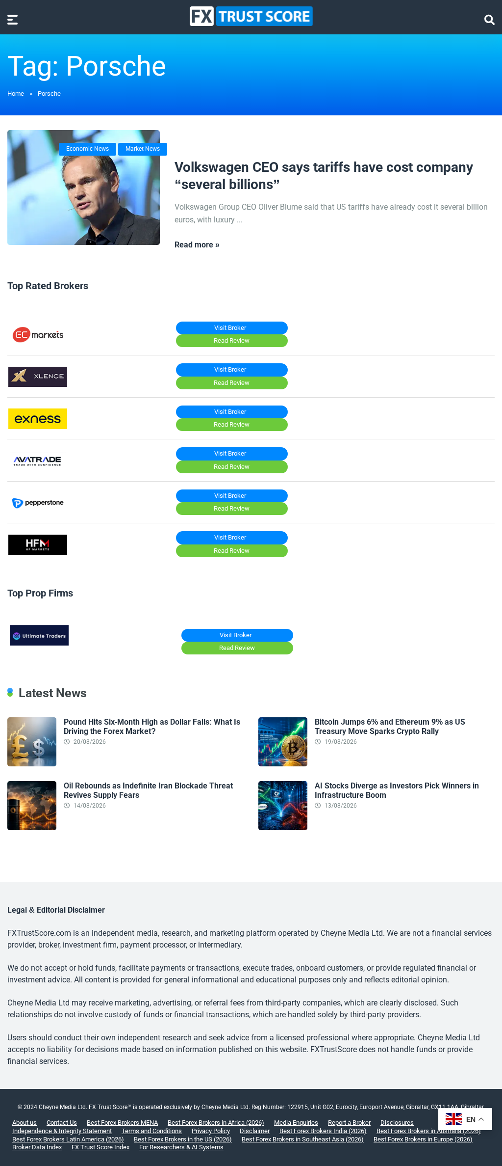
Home (15, 93)
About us (24, 1122)
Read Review (232, 340)
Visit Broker (230, 327)
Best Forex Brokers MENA (122, 1122)
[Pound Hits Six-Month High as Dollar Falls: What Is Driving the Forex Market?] (31, 763)
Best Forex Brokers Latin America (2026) (68, 1139)
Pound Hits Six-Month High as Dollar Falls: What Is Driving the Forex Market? (152, 726)
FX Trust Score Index (100, 1147)
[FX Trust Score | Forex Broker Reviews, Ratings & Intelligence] (251, 16)
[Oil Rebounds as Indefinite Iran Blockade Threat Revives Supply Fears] (31, 827)
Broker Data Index (37, 1147)
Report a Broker (349, 1122)
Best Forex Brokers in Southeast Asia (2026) (303, 1139)
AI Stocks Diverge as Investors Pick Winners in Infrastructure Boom (397, 790)
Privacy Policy (211, 1131)
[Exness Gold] (37, 426)
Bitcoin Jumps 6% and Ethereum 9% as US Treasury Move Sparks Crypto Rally (390, 726)
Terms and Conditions (152, 1131)
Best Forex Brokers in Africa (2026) (216, 1122)
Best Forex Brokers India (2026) (323, 1131)
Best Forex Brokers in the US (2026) (183, 1139)
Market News (143, 148)
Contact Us (62, 1122)
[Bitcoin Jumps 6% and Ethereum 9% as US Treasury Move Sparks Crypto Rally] (282, 763)
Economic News (87, 148)
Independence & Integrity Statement (62, 1131)
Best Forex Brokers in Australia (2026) (428, 1131)
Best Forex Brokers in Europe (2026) (423, 1139)
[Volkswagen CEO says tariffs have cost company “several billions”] (83, 187)
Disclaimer (255, 1131)
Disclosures (397, 1122)
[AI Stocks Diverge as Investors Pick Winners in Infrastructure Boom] (282, 827)
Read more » (197, 244)
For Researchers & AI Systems (181, 1147)
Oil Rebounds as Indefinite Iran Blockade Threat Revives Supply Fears (148, 790)
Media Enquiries (296, 1122)
